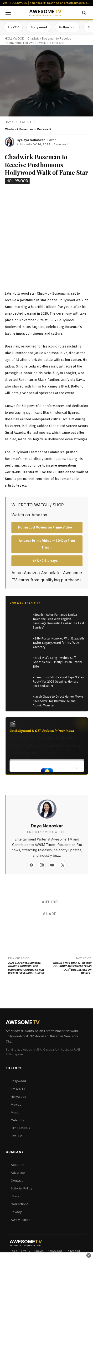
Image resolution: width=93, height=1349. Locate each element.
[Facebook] (31, 865)
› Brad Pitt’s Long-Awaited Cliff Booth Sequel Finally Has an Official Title (57, 662)
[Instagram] (42, 865)
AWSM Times (20, 1220)
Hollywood (67, 27)
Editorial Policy (21, 1188)
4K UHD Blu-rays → (47, 561)
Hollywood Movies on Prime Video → (47, 527)
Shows (39, 1251)
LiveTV (13, 27)
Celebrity (17, 1120)
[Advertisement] (46, 1300)
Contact (17, 1180)
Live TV (16, 1136)
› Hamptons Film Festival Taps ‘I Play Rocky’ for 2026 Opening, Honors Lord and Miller (58, 681)
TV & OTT (18, 1089)
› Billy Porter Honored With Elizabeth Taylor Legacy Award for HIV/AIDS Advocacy (58, 643)
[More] (78, 926)
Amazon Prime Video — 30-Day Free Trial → (47, 544)
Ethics (15, 1196)
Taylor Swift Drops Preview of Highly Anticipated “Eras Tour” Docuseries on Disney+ (72, 968)
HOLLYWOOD (14, 38)
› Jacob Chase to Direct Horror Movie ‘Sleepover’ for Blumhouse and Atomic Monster (58, 701)
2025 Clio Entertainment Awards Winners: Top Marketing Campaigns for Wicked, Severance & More (26, 968)
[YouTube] (52, 865)
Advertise (18, 1172)
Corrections (19, 1204)
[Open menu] (8, 12)
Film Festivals (20, 1128)
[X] (63, 865)
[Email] (64, 926)
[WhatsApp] (49, 926)
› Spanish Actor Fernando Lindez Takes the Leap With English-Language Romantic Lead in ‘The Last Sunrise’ (58, 621)
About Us (17, 1165)
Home (13, 1251)
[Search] (84, 12)
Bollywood (39, 27)
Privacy (16, 1212)
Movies (16, 1104)
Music (15, 1112)
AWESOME (45, 13)
